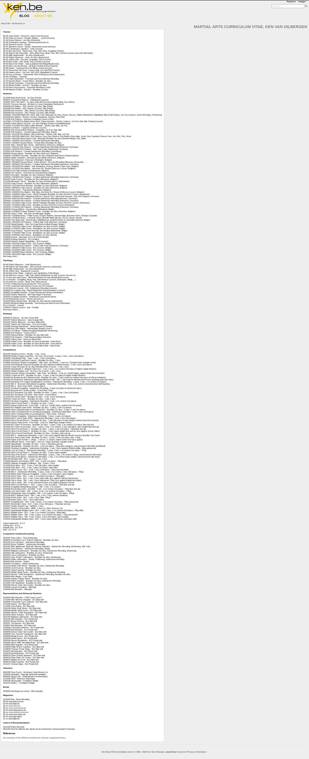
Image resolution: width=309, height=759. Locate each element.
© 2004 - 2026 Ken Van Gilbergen (149, 752)
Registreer (291, 2)
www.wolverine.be (17, 708)
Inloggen (302, 2)
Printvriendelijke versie (122, 752)
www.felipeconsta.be (18, 712)
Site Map (106, 752)
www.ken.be (14, 706)
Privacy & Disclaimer (196, 752)
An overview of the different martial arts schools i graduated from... (34, 738)
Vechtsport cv (18, 23)
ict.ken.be (181, 752)
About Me (5, 23)
